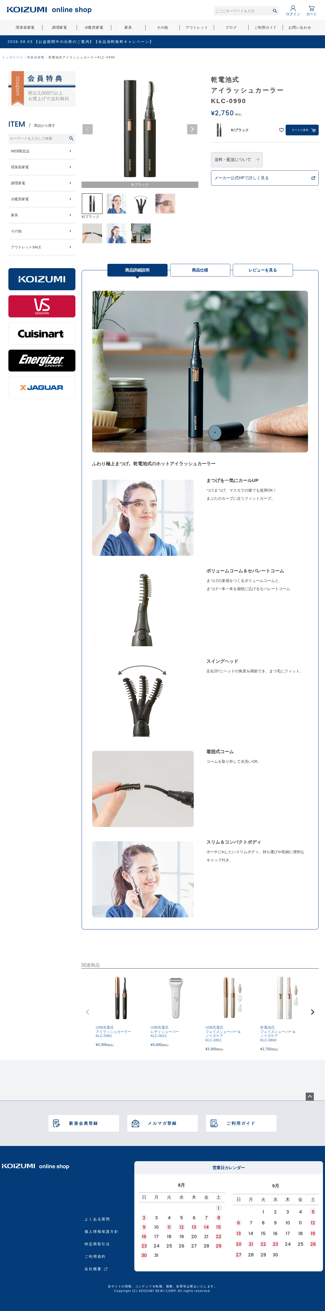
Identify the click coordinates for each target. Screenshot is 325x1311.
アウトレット (197, 27)
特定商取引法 (97, 1244)
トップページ (12, 57)
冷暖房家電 (94, 27)
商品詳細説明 (137, 270)
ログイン (293, 14)
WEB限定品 (20, 151)
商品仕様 (200, 270)
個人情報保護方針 (102, 1231)
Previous (88, 129)
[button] (88, 1012)
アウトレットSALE (26, 247)
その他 (162, 27)
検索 (275, 10)
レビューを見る (263, 270)
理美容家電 (25, 27)
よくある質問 (97, 1219)
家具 (128, 27)
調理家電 (59, 27)
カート (311, 14)
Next (192, 129)
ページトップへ (310, 1097)
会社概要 (93, 1269)
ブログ (231, 27)
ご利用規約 (95, 1256)
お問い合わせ (299, 27)
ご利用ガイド (265, 27)
